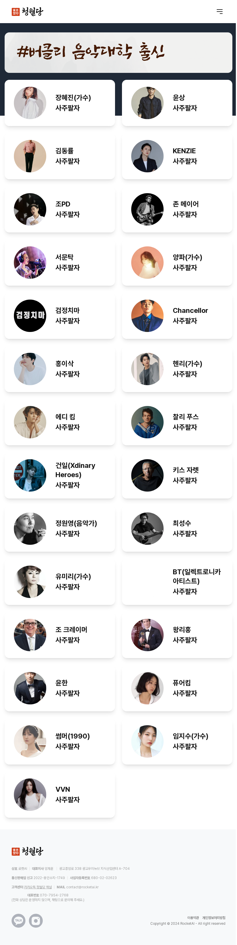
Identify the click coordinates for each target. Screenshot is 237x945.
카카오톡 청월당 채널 (38, 887)
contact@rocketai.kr (82, 887)
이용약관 (193, 918)
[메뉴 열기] (219, 11)
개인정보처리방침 (213, 918)
